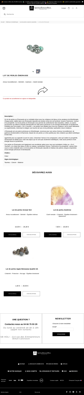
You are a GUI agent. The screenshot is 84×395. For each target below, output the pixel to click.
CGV (20, 392)
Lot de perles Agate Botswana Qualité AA (22, 269)
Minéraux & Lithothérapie (12, 22)
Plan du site (37, 392)
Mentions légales (4, 392)
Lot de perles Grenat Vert (22, 210)
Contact (63, 8)
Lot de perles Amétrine (62, 210)
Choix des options (31, 234)
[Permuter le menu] (4, 8)
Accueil (2, 22)
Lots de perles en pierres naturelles (28, 22)
